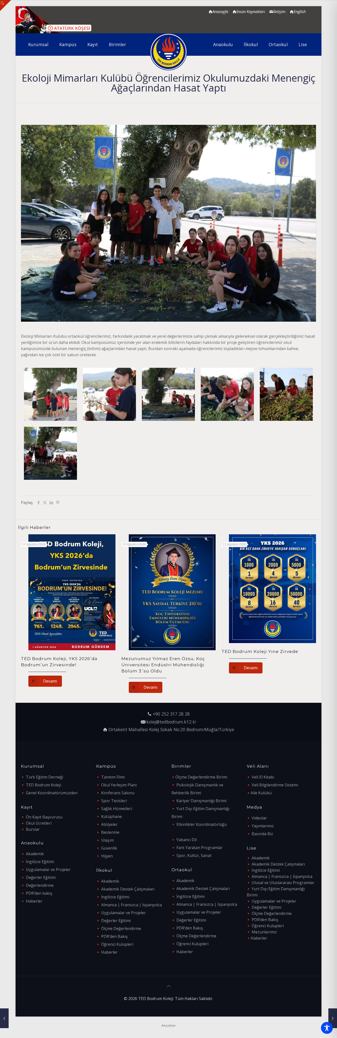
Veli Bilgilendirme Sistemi (275, 785)
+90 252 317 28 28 (171, 714)
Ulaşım (107, 840)
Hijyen (107, 856)
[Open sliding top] (5, 5)
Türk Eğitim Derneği (44, 777)
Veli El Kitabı (263, 777)
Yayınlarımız (263, 826)
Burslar (33, 829)
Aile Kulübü (261, 793)
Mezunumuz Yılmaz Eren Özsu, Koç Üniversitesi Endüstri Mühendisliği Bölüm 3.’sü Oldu (163, 664)
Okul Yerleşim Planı (119, 785)
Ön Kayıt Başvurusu (44, 817)
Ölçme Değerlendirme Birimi (201, 777)
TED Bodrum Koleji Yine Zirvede (260, 651)
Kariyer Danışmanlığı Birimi (201, 800)
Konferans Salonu (117, 793)
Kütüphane (111, 816)
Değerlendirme (40, 885)
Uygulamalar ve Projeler (48, 869)
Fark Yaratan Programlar (199, 847)
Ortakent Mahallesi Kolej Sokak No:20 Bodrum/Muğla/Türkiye (171, 729)
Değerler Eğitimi (41, 877)
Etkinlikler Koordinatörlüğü (201, 824)
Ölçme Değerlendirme (121, 928)
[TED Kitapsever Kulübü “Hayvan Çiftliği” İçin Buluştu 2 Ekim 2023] (4, 1018)
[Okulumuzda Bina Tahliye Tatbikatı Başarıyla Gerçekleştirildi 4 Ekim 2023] (332, 1018)
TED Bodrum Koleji (43, 785)
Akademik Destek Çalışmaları (127, 889)
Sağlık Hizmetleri (116, 808)
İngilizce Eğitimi (40, 861)
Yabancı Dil (186, 839)
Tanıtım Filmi (113, 777)
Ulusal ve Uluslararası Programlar (283, 882)
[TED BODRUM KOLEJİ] (168, 51)
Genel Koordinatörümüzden (51, 793)
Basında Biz (262, 833)
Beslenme (110, 832)
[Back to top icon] (168, 986)
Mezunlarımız (264, 932)
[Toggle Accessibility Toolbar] (326, 1027)
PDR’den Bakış (114, 936)
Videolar (259, 818)
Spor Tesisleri (114, 800)
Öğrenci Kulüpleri (117, 944)
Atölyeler (109, 824)
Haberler (34, 901)
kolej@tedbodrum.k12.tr (171, 722)
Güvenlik (109, 848)
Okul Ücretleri (39, 823)
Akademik (35, 853)
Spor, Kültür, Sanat (193, 855)
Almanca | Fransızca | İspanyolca (131, 905)
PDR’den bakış (39, 893)
